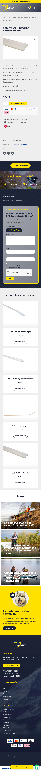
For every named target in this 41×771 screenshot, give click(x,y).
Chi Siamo (6, 691)
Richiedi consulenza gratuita (22, 767)
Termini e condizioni (9, 709)
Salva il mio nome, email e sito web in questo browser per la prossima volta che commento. (20, 266)
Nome (7, 248)
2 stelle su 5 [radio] (11, 230)
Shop (4, 17)
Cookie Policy (7, 730)
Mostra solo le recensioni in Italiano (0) (17, 209)
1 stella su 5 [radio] (9, 230)
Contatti (5, 699)
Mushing (15, 148)
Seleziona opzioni (20, 435)
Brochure (6, 725)
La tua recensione (10, 234)
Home (5, 686)
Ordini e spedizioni (8, 712)
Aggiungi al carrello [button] (20, 341)
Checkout (6, 722)
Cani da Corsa (9, 17)
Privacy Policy (7, 728)
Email (7, 255)
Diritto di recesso (8, 717)
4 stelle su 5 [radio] (16, 230)
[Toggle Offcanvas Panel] (37, 7)
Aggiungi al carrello (18, 103)
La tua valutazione (11, 226)
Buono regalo (7, 696)
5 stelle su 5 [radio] (19, 230)
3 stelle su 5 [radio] (14, 230)
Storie (5, 694)
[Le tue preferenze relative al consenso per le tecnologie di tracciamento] (37, 767)
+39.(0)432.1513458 (12, 660)
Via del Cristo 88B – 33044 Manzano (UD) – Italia (18, 657)
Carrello (5, 720)
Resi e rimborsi (7, 714)
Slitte (15, 17)
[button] (35, 39)
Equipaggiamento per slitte (23, 17)
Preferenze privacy (9, 733)
